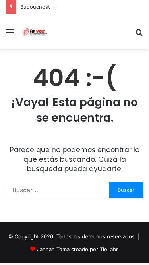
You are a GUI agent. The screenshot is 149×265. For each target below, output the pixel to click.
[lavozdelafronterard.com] (35, 32)
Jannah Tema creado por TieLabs (78, 249)
